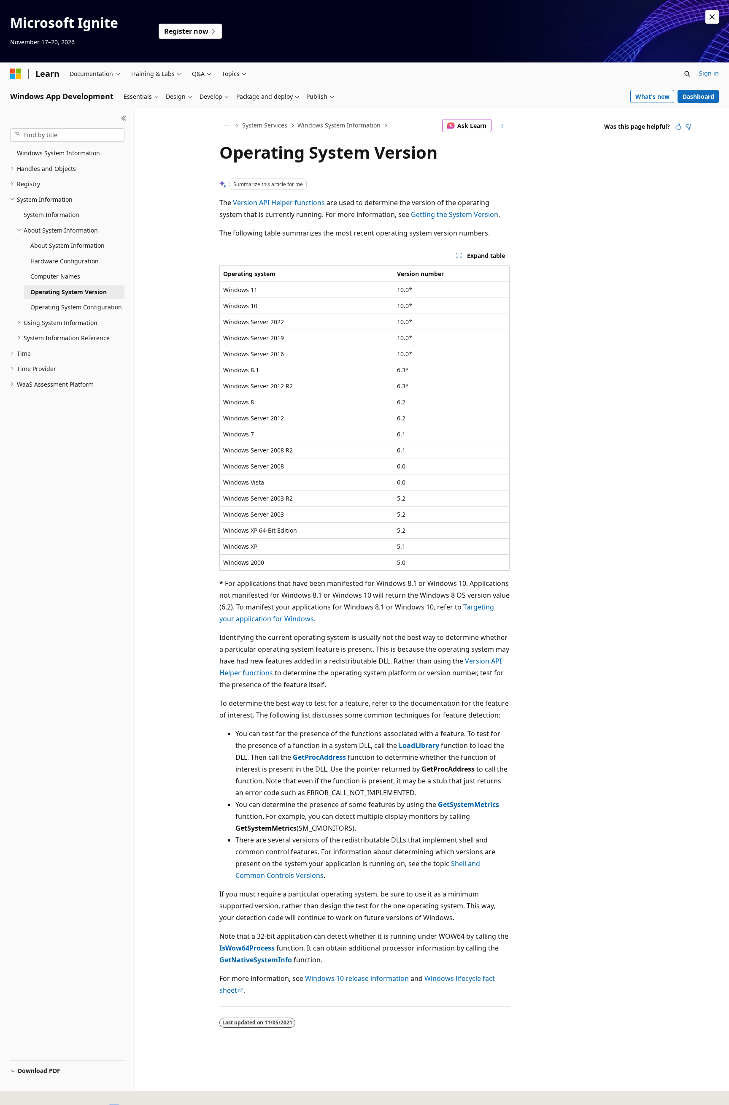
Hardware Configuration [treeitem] (64, 261)
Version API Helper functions (279, 202)
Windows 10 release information (357, 978)
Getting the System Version (454, 214)
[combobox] (67, 135)
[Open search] (687, 73)
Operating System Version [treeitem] (68, 292)
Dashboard (698, 96)
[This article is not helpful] (688, 127)
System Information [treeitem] (51, 215)
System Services (264, 125)
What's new (652, 96)
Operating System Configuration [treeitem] (76, 307)
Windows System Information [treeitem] (58, 153)
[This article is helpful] (678, 127)
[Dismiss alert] (712, 17)
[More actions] (502, 126)
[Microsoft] (15, 73)
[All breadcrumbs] (226, 126)
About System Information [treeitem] (67, 245)
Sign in (709, 73)
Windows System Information (339, 125)
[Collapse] (123, 118)
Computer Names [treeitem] (55, 276)
